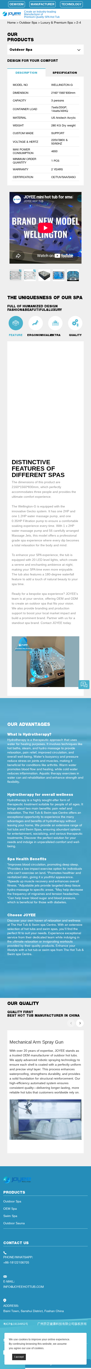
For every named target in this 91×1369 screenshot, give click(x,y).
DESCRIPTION (26, 72)
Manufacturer (42, 4)
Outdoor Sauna (14, 1223)
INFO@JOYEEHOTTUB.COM (23, 1286)
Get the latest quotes (83, 684)
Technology (71, 4)
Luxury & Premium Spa (57, 22)
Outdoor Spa (28, 22)
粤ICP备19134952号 (15, 1324)
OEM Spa (10, 1208)
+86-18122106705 (16, 1262)
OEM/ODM (16, 4)
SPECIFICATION (65, 72)
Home (11, 22)
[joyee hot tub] (17, 1183)
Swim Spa (10, 1216)
